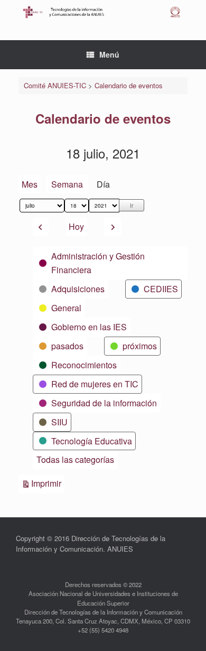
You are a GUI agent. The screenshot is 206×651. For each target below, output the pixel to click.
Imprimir (47, 483)
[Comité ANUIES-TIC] (103, 12)
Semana (67, 184)
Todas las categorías (75, 459)
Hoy (76, 226)
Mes (30, 184)
